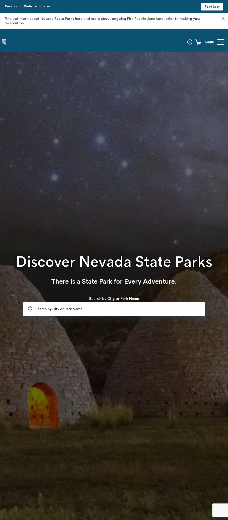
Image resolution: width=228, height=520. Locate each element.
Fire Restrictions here (145, 19)
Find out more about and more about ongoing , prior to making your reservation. (102, 21)
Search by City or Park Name (114, 299)
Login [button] (209, 42)
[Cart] (200, 42)
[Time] (191, 42)
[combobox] (114, 309)
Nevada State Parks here (62, 19)
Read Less (212, 6)
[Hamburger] (221, 42)
